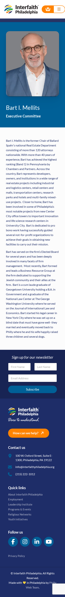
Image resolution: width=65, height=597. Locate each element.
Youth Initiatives (18, 519)
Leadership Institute (20, 504)
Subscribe (32, 389)
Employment (15, 499)
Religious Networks (19, 514)
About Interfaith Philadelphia (25, 494)
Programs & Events (19, 509)
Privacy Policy (16, 555)
